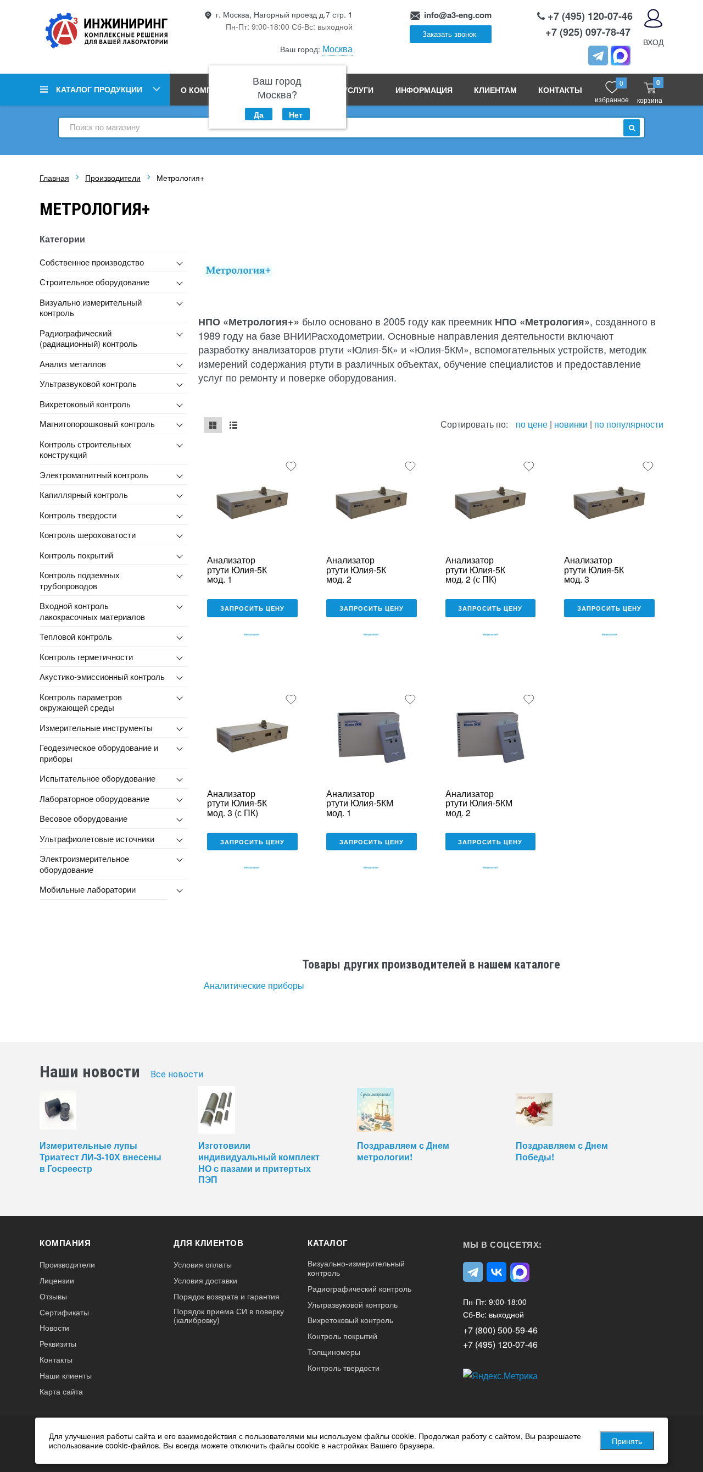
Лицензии (57, 1280)
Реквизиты (58, 1343)
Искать (631, 127)
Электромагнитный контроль (94, 474)
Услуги (358, 89)
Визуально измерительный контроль (91, 307)
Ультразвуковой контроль (88, 383)
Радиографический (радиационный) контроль (88, 338)
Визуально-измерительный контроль (356, 1268)
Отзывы (53, 1296)
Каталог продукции (99, 89)
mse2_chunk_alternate (233, 425)
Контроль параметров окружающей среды (81, 702)
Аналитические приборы (254, 985)
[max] (520, 1272)
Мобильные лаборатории (88, 889)
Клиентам (495, 89)
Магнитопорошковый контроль (97, 423)
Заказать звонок (449, 34)
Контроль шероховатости (88, 534)
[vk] (496, 1272)
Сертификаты (64, 1312)
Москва (337, 48)
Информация (424, 89)
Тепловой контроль (76, 636)
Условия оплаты (203, 1264)
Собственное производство (92, 262)
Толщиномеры (334, 1352)
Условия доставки (205, 1280)
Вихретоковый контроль (85, 403)
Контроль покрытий (76, 555)
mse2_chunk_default (213, 425)
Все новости (176, 1074)
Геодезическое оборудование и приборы (99, 752)
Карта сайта (61, 1391)
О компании (207, 89)
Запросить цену (252, 608)
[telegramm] (598, 55)
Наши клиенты (66, 1375)
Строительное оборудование (94, 281)
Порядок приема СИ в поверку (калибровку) (229, 1316)
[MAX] (621, 55)
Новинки (571, 424)
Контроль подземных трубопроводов (80, 580)
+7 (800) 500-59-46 (500, 1330)
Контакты (560, 89)
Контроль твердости (78, 515)
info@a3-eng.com (458, 15)
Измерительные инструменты (96, 727)
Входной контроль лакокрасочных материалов (92, 611)
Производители (67, 1264)
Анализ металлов (73, 363)
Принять (627, 1440)
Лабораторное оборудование (94, 798)
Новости (54, 1327)
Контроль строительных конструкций (85, 449)
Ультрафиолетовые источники (97, 838)
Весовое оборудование (83, 818)
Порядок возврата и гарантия (227, 1296)
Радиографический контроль (359, 1288)
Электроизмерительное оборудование (84, 864)
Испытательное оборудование (97, 778)
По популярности (628, 424)
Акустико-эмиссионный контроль (102, 676)
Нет (296, 114)
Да (259, 114)
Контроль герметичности (86, 656)
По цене (533, 424)
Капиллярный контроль (84, 494)
